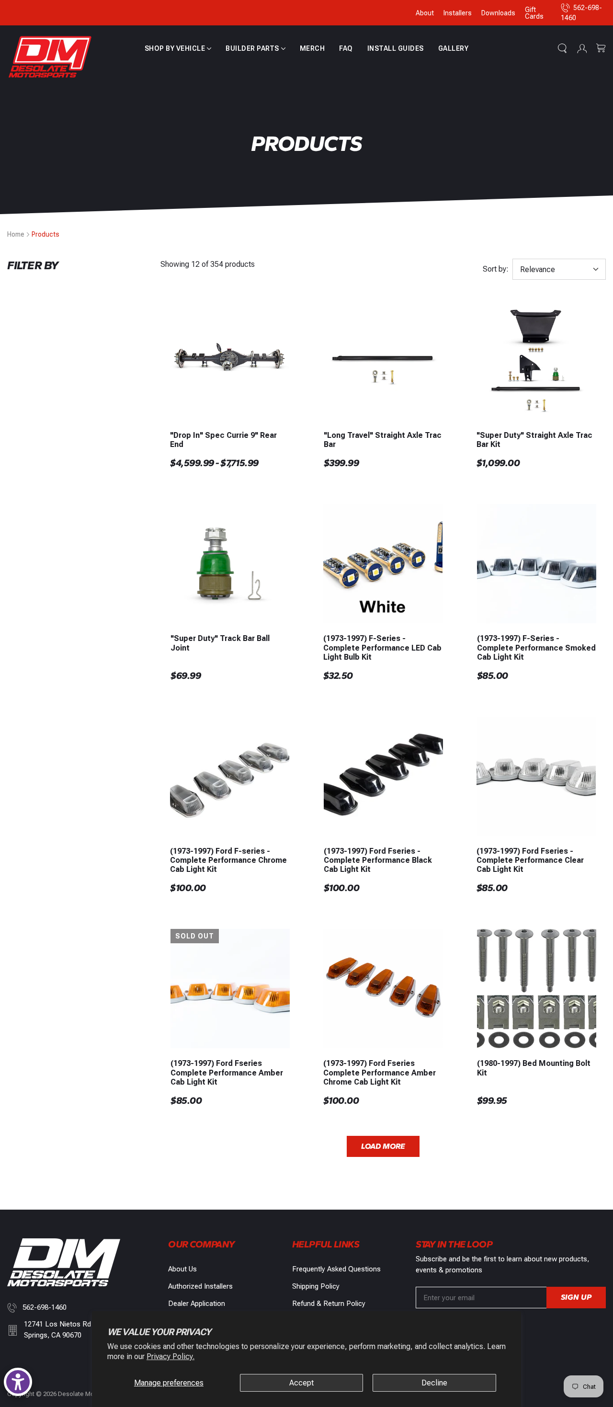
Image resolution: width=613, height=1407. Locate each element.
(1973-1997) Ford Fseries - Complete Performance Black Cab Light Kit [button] (378, 860)
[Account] (582, 48)
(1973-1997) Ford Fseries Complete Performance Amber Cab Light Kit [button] (226, 1072)
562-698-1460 (45, 1307)
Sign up (576, 1297)
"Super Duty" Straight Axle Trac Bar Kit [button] (534, 440)
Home (15, 234)
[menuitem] (178, 48)
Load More (383, 1146)
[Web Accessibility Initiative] (18, 1382)
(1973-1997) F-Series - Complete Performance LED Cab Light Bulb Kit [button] (382, 647)
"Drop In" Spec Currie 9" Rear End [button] (223, 440)
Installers (457, 13)
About (425, 13)
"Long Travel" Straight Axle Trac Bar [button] (383, 440)
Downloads (498, 13)
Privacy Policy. (170, 1356)
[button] (178, 48)
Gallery (453, 48)
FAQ (346, 48)
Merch (312, 48)
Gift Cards (534, 13)
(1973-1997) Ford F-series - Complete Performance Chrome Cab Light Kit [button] (228, 860)
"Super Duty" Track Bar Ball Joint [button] (220, 643)
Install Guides (395, 48)
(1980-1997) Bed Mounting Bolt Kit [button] (533, 1068)
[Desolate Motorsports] (50, 57)
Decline (434, 1382)
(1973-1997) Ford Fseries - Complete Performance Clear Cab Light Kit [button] (530, 860)
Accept (301, 1382)
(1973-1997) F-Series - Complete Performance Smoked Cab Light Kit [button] (536, 647)
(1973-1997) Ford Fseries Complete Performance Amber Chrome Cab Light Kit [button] (379, 1072)
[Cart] (601, 48)
